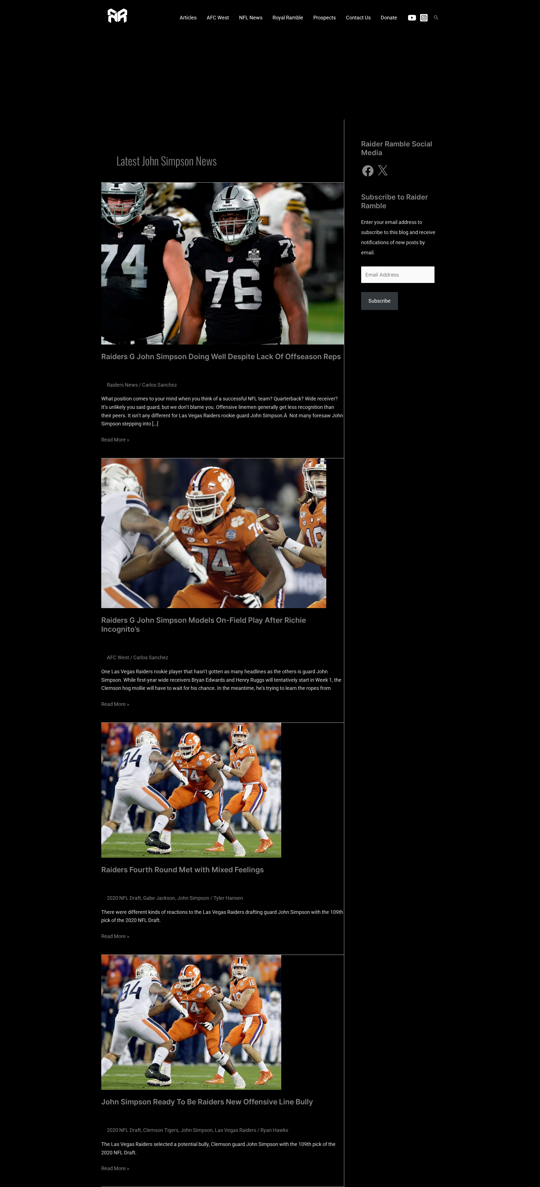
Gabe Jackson (159, 898)
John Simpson (193, 898)
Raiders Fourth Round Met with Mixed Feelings (182, 869)
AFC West (118, 657)
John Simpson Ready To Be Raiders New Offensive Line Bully (207, 1101)
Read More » (115, 439)
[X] (382, 171)
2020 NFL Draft (124, 898)
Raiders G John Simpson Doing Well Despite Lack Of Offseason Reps (221, 356)
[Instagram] (424, 17)
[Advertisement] (270, 77)
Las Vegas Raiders (235, 1130)
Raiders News (122, 385)
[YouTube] (412, 17)
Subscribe (379, 301)
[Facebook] (368, 171)
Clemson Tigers (160, 1130)
